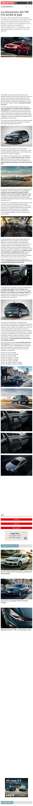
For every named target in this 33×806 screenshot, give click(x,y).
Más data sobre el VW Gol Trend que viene (16, 630)
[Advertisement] (16, 75)
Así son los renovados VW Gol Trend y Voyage (14, 601)
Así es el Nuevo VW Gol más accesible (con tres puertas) (16, 572)
